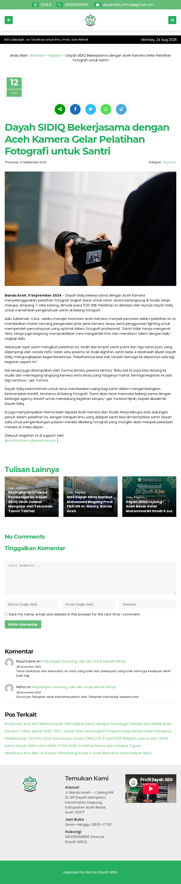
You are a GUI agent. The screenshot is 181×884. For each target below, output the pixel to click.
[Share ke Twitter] (91, 109)
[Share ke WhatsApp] (106, 110)
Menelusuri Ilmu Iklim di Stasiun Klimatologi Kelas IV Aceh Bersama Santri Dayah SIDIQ (78, 752)
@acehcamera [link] (17, 440)
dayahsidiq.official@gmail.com (128, 4)
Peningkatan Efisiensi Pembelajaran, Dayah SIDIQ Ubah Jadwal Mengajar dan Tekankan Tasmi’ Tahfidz (30, 501)
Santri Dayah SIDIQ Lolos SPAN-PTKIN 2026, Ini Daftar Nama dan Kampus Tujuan (73, 745)
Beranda (37, 55)
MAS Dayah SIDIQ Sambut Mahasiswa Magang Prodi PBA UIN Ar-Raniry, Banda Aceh (90, 504)
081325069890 (77, 4)
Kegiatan (55, 55)
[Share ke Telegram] (121, 109)
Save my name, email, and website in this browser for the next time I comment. (74, 614)
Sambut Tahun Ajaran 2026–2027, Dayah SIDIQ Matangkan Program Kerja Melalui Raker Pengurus (88, 731)
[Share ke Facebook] (75, 109)
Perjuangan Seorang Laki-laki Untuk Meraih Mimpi (83, 661)
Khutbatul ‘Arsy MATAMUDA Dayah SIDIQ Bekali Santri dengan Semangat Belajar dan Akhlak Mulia (88, 723)
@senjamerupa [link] (43, 440)
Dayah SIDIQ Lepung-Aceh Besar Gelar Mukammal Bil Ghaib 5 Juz (149, 506)
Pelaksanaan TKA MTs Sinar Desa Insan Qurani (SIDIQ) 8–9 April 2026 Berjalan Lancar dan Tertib (86, 738)
